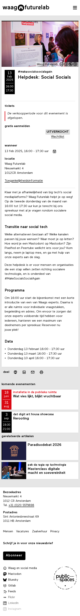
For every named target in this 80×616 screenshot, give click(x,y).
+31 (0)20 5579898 (21, 505)
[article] (40, 126)
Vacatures (22, 531)
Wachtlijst (57, 136)
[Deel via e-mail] (33, 372)
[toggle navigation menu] (75, 8)
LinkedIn (13, 603)
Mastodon (14, 574)
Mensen (8, 531)
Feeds (12, 591)
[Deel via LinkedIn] (24, 372)
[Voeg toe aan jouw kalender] (54, 151)
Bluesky (13, 580)
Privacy (54, 531)
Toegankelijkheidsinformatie (24, 180)
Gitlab (12, 585)
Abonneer (14, 555)
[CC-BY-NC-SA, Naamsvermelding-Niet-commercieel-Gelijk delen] (68, 64)
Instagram (14, 609)
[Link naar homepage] (26, 8)
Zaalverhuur (39, 531)
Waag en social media (22, 568)
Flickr (11, 597)
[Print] (41, 372)
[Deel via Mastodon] (15, 372)
